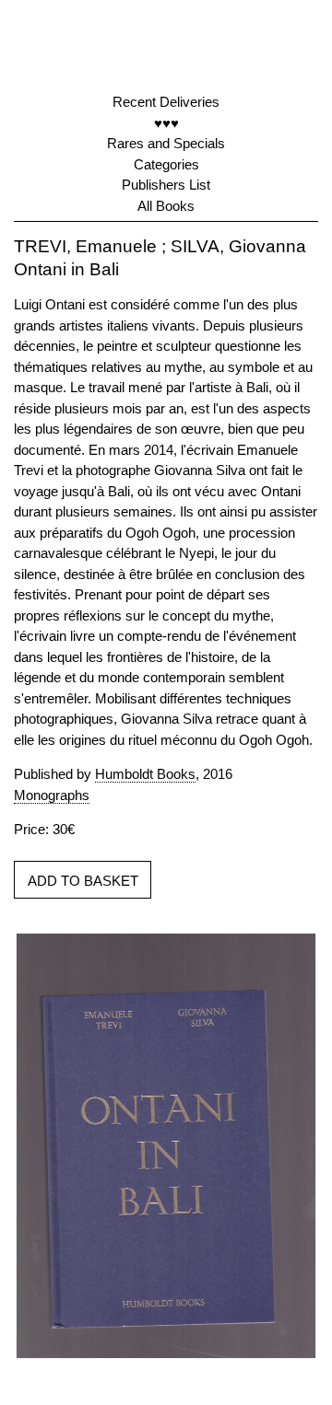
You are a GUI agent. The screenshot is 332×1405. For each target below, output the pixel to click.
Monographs (51, 795)
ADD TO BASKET (83, 880)
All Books (166, 206)
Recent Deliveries (166, 102)
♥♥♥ (166, 123)
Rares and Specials (166, 143)
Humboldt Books (145, 774)
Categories (166, 164)
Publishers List (166, 184)
